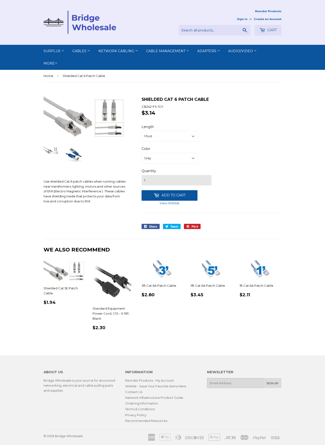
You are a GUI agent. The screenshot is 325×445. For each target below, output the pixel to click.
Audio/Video (241, 51)
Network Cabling (116, 51)
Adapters (207, 51)
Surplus (52, 51)
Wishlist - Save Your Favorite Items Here (155, 386)
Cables (79, 51)
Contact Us (133, 392)
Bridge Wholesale (69, 436)
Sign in (242, 19)
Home (48, 76)
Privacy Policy (135, 415)
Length (148, 127)
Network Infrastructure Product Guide (154, 397)
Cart (271, 30)
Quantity (149, 171)
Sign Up (272, 383)
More (49, 63)
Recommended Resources (146, 421)
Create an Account (267, 19)
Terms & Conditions (140, 409)
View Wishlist (169, 203)
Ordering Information (141, 403)
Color (146, 149)
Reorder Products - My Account (149, 380)
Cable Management (166, 51)
